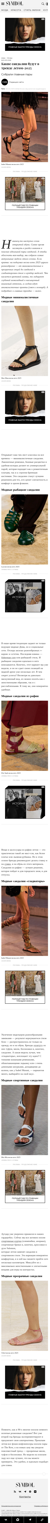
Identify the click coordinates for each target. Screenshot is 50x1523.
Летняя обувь (24, 89)
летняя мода (35, 89)
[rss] (15, 1491)
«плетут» (38, 1045)
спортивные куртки (11, 1241)
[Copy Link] (42, 1519)
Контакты (25, 1496)
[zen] (30, 1491)
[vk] (20, 1491)
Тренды (9, 58)
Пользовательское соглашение (11, 1506)
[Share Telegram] (30, 1519)
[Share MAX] (18, 1519)
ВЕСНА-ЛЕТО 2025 (12, 89)
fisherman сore (8, 657)
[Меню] (2, 3)
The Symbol (14, 3)
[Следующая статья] (25, 1474)
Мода (3, 58)
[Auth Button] (47, 3)
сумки (7, 864)
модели (43, 89)
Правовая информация (41, 1506)
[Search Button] (42, 3)
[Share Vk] (6, 1519)
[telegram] (25, 1491)
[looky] (35, 1491)
